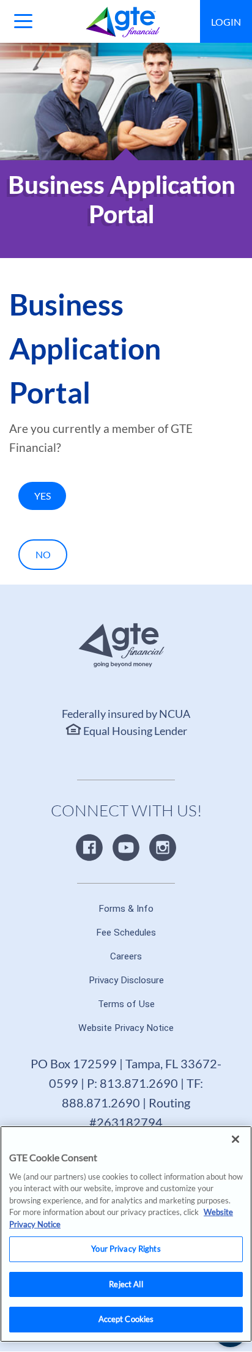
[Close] (235, 1139)
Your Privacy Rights (125, 1249)
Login (226, 22)
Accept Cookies (126, 1319)
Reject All (126, 1284)
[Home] (123, 22)
